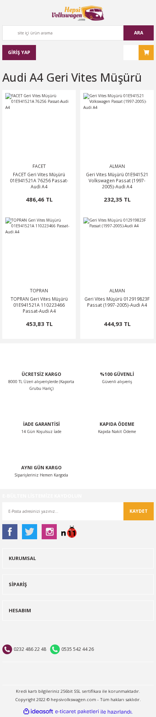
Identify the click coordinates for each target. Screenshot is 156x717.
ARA (138, 32)
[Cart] (138, 52)
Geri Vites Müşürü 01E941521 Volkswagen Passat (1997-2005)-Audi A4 (117, 180)
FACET (39, 166)
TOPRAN (39, 290)
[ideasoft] (38, 711)
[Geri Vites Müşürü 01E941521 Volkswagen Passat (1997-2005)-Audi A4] (117, 126)
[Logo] (78, 13)
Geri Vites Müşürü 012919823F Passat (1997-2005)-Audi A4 (117, 302)
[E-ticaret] (77, 712)
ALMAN (117, 166)
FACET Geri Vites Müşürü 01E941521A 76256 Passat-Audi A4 (39, 180)
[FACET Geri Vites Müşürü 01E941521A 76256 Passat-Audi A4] (39, 126)
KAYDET (138, 511)
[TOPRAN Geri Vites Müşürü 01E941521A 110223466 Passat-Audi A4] (39, 251)
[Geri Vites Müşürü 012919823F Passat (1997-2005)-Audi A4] (117, 251)
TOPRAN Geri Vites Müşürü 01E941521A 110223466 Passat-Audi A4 (39, 305)
